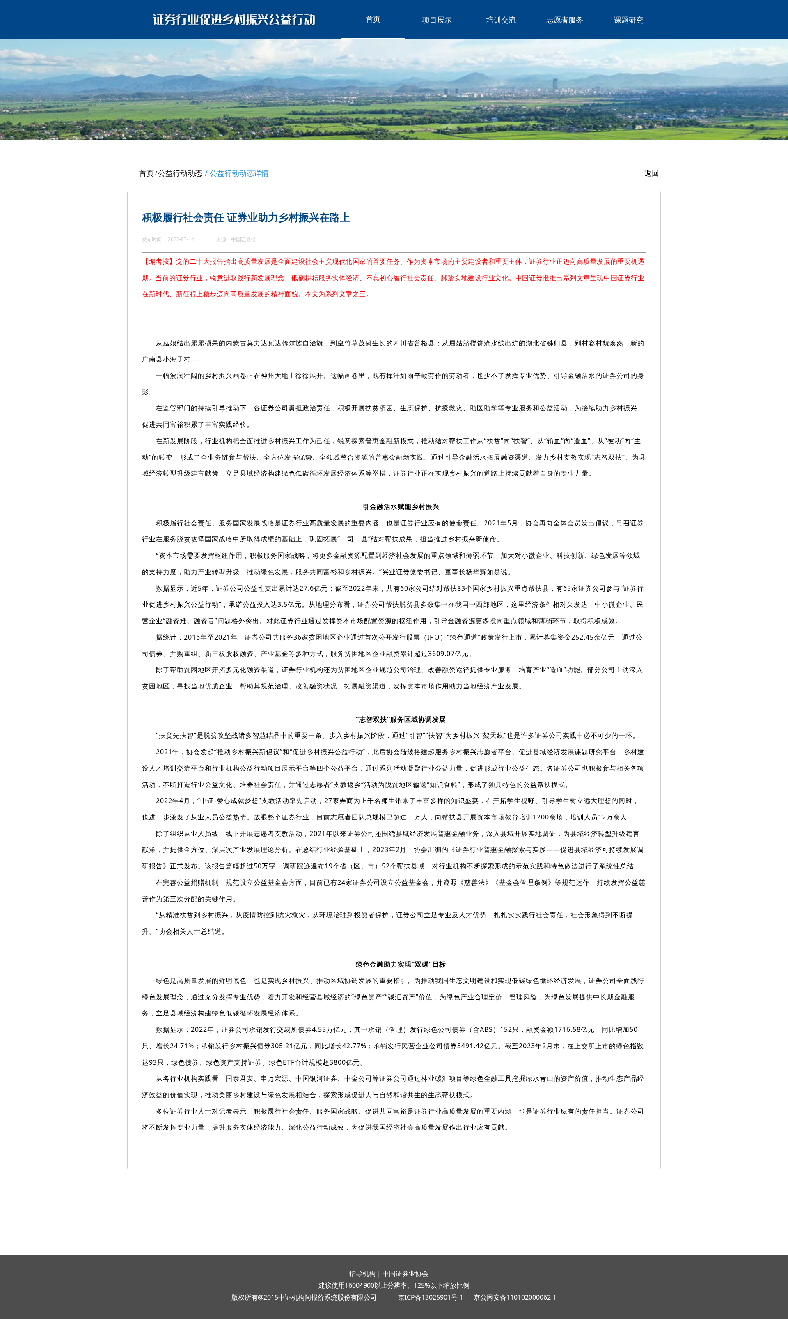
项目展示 (437, 20)
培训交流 (501, 20)
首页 (373, 19)
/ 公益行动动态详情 (237, 173)
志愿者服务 (564, 20)
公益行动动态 (180, 173)
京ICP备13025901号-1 (430, 1297)
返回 (651, 173)
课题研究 (629, 20)
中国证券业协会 (405, 1273)
